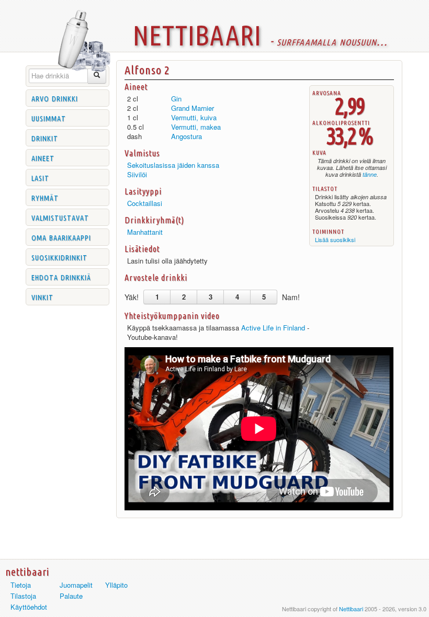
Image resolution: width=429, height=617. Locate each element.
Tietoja (20, 585)
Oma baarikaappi (61, 237)
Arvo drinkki (54, 98)
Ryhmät (45, 197)
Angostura (186, 136)
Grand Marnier (192, 108)
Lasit (40, 177)
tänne (370, 174)
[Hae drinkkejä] (97, 76)
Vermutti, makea (196, 127)
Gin (176, 99)
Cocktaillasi (144, 203)
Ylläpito (116, 585)
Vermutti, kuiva (194, 117)
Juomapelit (76, 585)
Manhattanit (145, 232)
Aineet (42, 157)
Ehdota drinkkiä (61, 276)
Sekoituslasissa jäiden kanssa (173, 165)
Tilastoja (23, 596)
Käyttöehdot (28, 607)
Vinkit (42, 296)
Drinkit (44, 137)
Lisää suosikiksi (335, 239)
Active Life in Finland (273, 328)
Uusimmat (48, 117)
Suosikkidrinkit (59, 257)
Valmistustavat (60, 217)
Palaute (71, 596)
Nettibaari (351, 608)
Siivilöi (137, 174)
